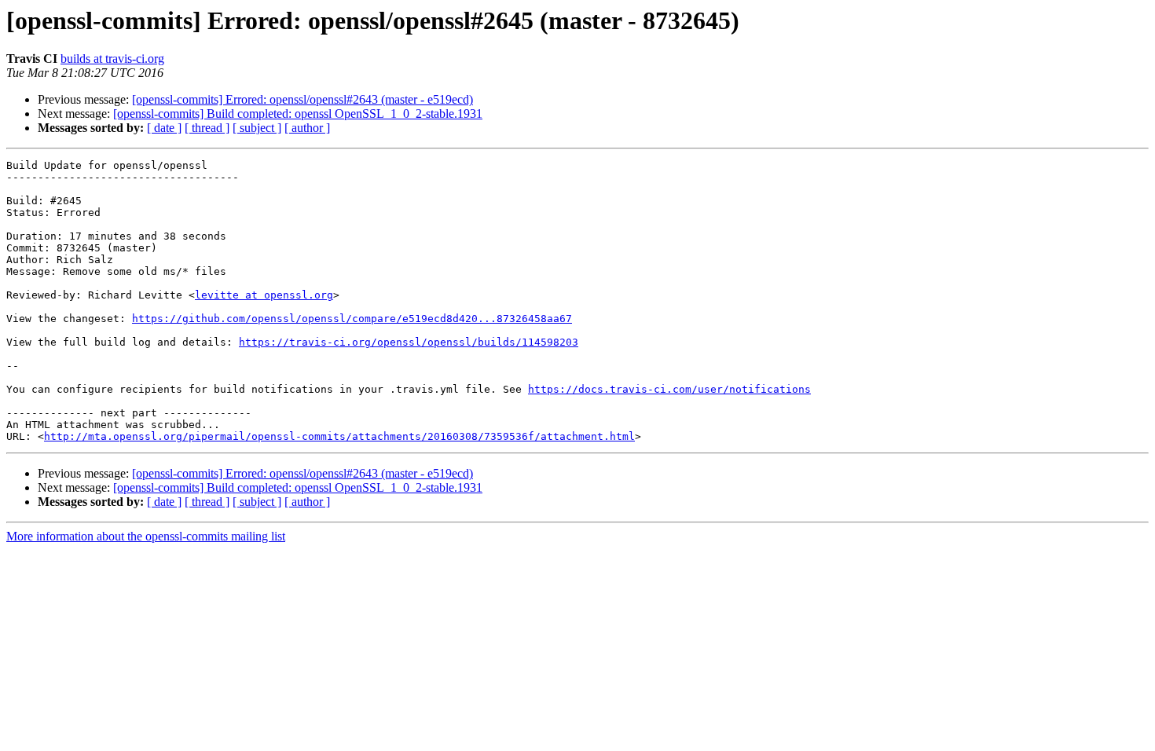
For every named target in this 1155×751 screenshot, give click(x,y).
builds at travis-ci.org (112, 58)
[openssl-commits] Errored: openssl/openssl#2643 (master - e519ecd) (302, 99)
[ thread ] (207, 127)
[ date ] (164, 127)
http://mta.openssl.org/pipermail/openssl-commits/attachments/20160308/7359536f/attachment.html (339, 436)
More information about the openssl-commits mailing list (145, 536)
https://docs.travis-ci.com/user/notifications (669, 389)
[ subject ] (257, 127)
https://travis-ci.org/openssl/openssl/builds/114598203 (408, 342)
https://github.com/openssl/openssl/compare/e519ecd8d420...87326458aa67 (352, 318)
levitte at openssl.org (264, 295)
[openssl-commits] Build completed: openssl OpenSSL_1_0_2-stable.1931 (297, 113)
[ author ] (307, 127)
